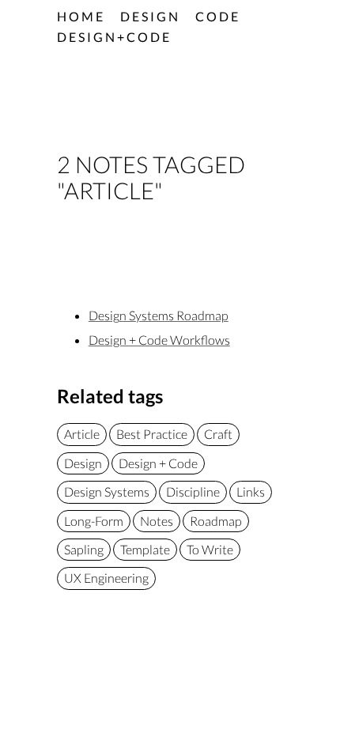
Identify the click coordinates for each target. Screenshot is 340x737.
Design (150, 16)
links (250, 491)
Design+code (114, 36)
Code (217, 16)
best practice (151, 433)
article (82, 433)
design (83, 463)
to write (210, 549)
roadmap (216, 520)
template (145, 549)
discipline (193, 491)
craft (218, 433)
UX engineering (106, 577)
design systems (106, 491)
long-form (93, 520)
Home (81, 16)
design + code (158, 463)
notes (156, 520)
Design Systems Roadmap (159, 315)
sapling (84, 549)
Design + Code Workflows (159, 339)
